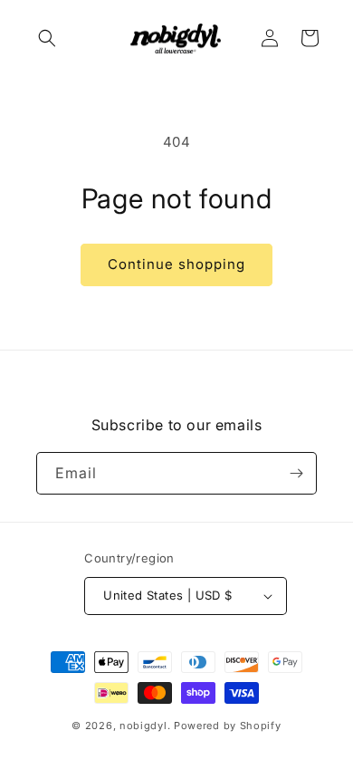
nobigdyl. (144, 725)
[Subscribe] (296, 473)
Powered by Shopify (227, 725)
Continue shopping (176, 264)
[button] (47, 38)
